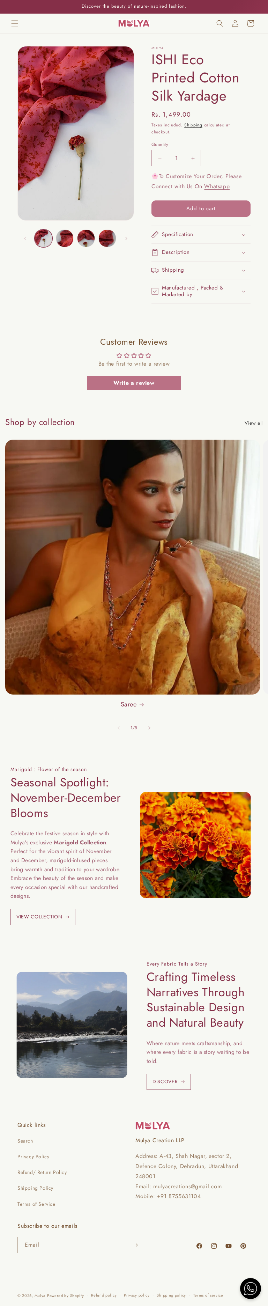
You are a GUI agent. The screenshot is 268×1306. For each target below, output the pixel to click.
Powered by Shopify (65, 1295)
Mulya (40, 1295)
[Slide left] (25, 238)
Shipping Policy (35, 1187)
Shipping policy (171, 1295)
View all (254, 422)
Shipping (193, 125)
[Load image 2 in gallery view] (65, 238)
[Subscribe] (135, 1245)
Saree (129, 704)
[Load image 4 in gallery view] (107, 238)
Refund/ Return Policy (42, 1172)
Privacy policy (137, 1295)
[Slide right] (126, 238)
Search (25, 1140)
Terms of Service (36, 1204)
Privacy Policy (33, 1156)
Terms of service (208, 1295)
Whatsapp (217, 186)
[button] (14, 23)
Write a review (133, 383)
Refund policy (104, 1295)
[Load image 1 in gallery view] (43, 238)
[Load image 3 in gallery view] (86, 238)
